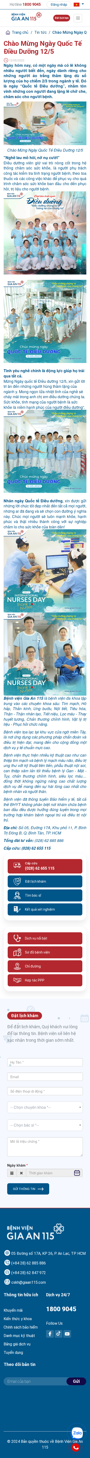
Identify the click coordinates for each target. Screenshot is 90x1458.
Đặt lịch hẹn (62, 18)
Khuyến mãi (13, 1310)
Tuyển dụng (13, 1352)
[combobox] (45, 1107)
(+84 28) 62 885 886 (28, 1263)
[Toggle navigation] (78, 18)
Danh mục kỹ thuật (19, 1335)
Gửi (76, 1381)
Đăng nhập (59, 5)
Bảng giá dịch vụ (17, 1344)
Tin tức (40, 32)
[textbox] (45, 1107)
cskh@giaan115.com (28, 1282)
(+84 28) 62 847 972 (28, 1272)
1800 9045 (61, 1309)
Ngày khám (16, 1165)
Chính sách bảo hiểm (21, 1327)
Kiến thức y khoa (18, 1319)
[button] (77, 4)
